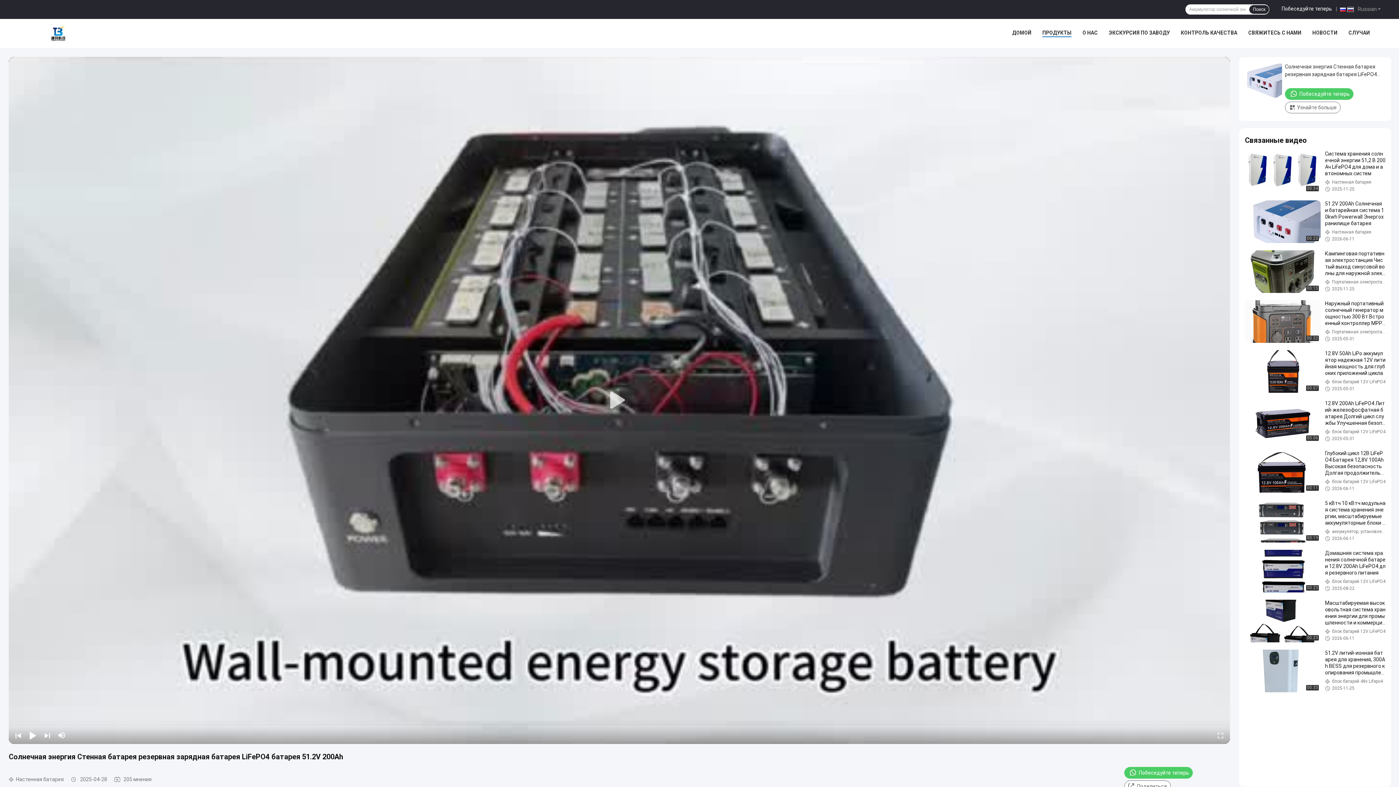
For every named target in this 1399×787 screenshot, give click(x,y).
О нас (1090, 33)
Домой (1021, 33)
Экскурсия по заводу (1139, 33)
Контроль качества (1209, 33)
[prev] (18, 735)
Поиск (1259, 9)
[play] (619, 400)
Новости (1324, 33)
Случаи (1359, 33)
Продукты (1056, 33)
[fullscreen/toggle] (1220, 735)
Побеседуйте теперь (1307, 9)
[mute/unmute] (62, 735)
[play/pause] (33, 735)
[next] (47, 735)
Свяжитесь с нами (1274, 33)
